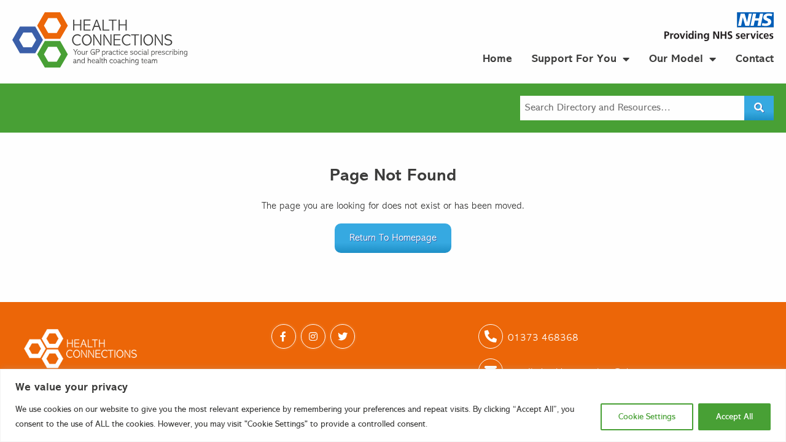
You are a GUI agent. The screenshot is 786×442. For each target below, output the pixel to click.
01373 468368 (543, 338)
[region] (393, 405)
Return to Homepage (393, 238)
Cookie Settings (646, 417)
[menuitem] (497, 58)
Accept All (734, 417)
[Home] (99, 39)
